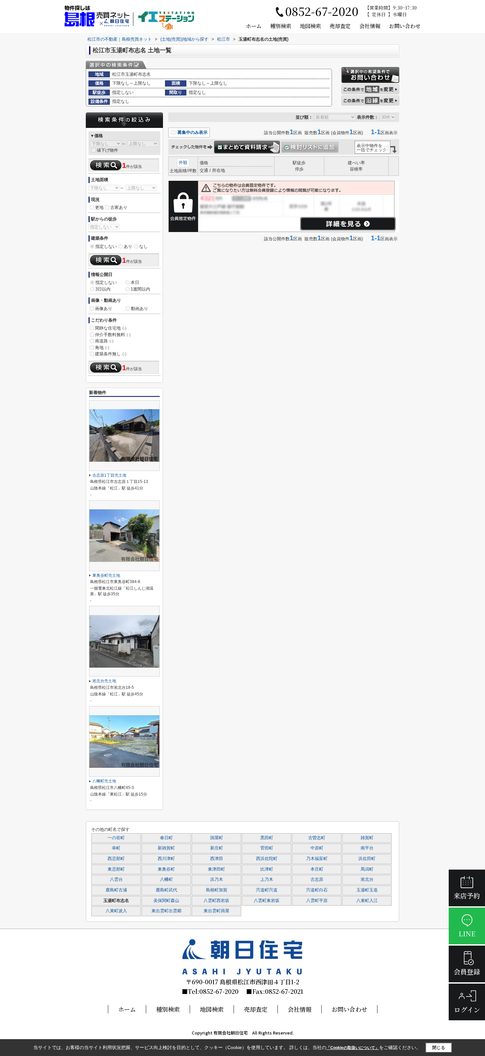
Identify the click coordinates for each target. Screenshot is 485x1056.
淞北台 (367, 879)
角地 (102, 347)
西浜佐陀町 (266, 858)
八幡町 (166, 879)
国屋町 (216, 838)
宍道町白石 (317, 890)
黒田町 (266, 838)
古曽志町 (316, 838)
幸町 (116, 848)
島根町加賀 (216, 890)
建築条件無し (110, 353)
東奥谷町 (166, 869)
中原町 (316, 848)
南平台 (367, 848)
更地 (99, 207)
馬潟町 (367, 869)
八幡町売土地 (104, 781)
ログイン (467, 1009)
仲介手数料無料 (113, 334)
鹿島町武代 (166, 890)
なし (143, 246)
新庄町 (216, 848)
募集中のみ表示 (192, 132)
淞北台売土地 (104, 681)
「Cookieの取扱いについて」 (352, 1047)
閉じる (438, 1047)
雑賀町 (367, 838)
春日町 (166, 838)
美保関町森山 (166, 900)
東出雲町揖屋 (216, 911)
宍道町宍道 (266, 890)
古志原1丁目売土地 (109, 475)
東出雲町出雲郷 (166, 911)
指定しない (106, 246)
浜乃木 (216, 879)
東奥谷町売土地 (106, 575)
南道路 (104, 340)
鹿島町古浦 (116, 890)
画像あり (103, 308)
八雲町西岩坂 (216, 900)
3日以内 (103, 289)
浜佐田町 (366, 858)
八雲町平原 (317, 900)
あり (128, 246)
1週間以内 (140, 289)
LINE (467, 933)
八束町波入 (116, 911)
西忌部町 (116, 858)
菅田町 (266, 848)
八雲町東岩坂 (266, 900)
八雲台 (116, 879)
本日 (135, 282)
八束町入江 (367, 900)
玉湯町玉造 (367, 890)
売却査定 (340, 26)
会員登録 (467, 971)
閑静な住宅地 (110, 328)
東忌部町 (116, 869)
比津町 (266, 869)
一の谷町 (116, 838)
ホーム (254, 26)
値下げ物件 (107, 150)
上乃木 (266, 879)
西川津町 (166, 858)
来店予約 (467, 895)
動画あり (139, 308)
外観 (183, 162)
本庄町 (316, 869)
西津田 (216, 858)
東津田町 (216, 869)
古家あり (118, 207)
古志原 (316, 879)
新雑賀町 (166, 848)
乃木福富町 (317, 858)
